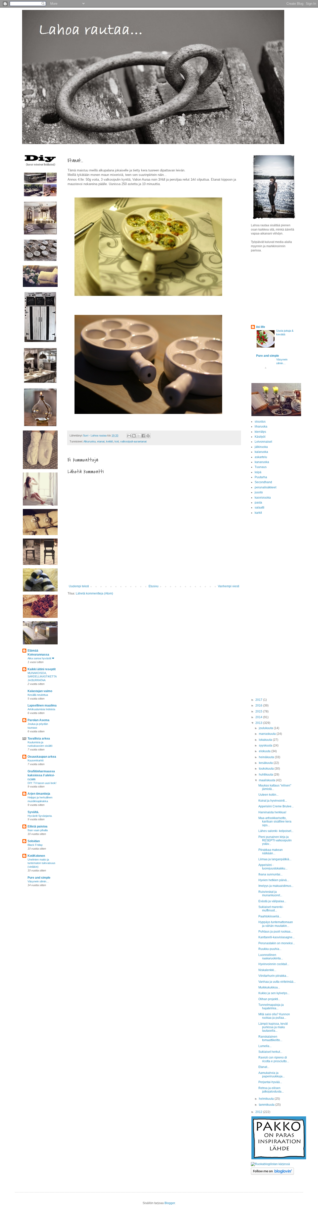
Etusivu (154, 586)
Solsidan (34, 841)
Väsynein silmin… (38, 881)
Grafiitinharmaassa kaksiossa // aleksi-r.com (41, 775)
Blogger (169, 1203)
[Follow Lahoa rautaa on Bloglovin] (272, 1174)
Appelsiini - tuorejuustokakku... (272, 866)
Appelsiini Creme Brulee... (276, 806)
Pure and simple (39, 877)
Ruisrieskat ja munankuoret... (270, 893)
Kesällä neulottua (38, 694)
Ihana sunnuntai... (270, 874)
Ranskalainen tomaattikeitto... (270, 1038)
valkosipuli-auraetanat (133, 441)
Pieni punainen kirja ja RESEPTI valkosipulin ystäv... (275, 840)
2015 (259, 711)
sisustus (260, 421)
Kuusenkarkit (35, 760)
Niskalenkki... (267, 970)
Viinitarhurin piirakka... (273, 976)
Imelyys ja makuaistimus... (275, 886)
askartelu (261, 457)
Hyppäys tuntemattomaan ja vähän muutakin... (275, 923)
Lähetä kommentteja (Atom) (94, 593)
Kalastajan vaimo (40, 691)
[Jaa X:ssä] (138, 435)
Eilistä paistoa (37, 826)
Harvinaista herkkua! (272, 812)
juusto (259, 492)
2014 (259, 717)
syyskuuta (266, 745)
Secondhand (263, 482)
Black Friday (35, 844)
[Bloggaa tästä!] (133, 435)
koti (117, 441)
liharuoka (261, 426)
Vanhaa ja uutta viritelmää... (277, 981)
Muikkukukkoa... (269, 987)
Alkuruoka (89, 441)
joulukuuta (266, 728)
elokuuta (265, 751)
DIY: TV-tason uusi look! (42, 783)
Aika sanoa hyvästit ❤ (41, 658)
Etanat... (263, 1067)
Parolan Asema (38, 720)
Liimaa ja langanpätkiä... (274, 859)
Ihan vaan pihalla (38, 830)
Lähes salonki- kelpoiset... (275, 831)
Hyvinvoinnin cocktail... (273, 964)
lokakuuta (266, 740)
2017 (259, 700)
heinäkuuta (267, 757)
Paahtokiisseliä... (269, 916)
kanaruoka (262, 462)
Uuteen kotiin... (268, 794)
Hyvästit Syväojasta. (40, 815)
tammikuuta (267, 1104)
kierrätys (260, 431)
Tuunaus (261, 467)
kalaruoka (261, 452)
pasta (258, 502)
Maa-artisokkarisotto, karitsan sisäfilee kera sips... (274, 821)
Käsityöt (260, 436)
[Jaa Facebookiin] (143, 435)
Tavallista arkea (39, 738)
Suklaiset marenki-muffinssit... (270, 908)
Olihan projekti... (269, 999)
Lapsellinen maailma (42, 705)
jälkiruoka (261, 447)
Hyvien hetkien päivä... (273, 880)
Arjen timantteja (39, 793)
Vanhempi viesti (228, 586)
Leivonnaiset (263, 441)
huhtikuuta (266, 774)
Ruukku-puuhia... (269, 949)
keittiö (109, 441)
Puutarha (261, 477)
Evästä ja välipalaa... (272, 901)
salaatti (259, 507)
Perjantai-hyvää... (270, 1082)
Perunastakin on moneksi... (276, 943)
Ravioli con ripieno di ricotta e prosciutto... (273, 1059)
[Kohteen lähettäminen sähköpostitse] (129, 435)
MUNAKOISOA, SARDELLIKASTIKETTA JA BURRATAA (42, 676)
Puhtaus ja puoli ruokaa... (275, 931)
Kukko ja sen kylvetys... (273, 993)
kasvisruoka (263, 497)
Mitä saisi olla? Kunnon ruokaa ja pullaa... (274, 1016)
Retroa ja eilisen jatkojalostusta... (271, 1089)
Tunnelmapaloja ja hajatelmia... (271, 1006)
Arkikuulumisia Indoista (41, 709)
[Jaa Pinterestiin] (148, 435)
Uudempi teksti (79, 586)
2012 (259, 1112)
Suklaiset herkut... (270, 1052)
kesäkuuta (266, 763)
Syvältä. (33, 812)
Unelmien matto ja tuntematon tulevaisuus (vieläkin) (41, 863)
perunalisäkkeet (265, 487)
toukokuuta (267, 768)
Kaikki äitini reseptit (42, 669)
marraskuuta (268, 734)
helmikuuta (267, 1098)
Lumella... (265, 1046)
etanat (101, 441)
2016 (259, 705)
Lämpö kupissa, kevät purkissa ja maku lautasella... (273, 1027)
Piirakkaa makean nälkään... (270, 851)
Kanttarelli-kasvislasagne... (276, 937)
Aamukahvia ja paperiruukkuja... (271, 1074)
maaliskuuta (267, 780)
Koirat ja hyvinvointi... (272, 800)
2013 (259, 723)
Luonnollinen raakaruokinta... (270, 956)
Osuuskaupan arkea (42, 756)
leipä (258, 472)
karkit (258, 512)
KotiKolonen (36, 856)
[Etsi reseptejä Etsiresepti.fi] (270, 1164)
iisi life (260, 327)
